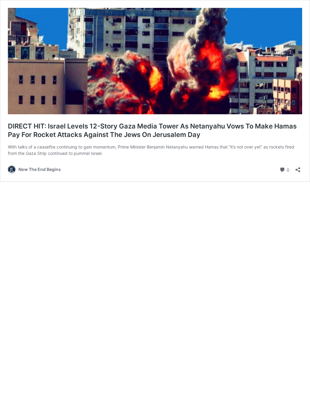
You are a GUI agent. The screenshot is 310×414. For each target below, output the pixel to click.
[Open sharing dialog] (298, 167)
